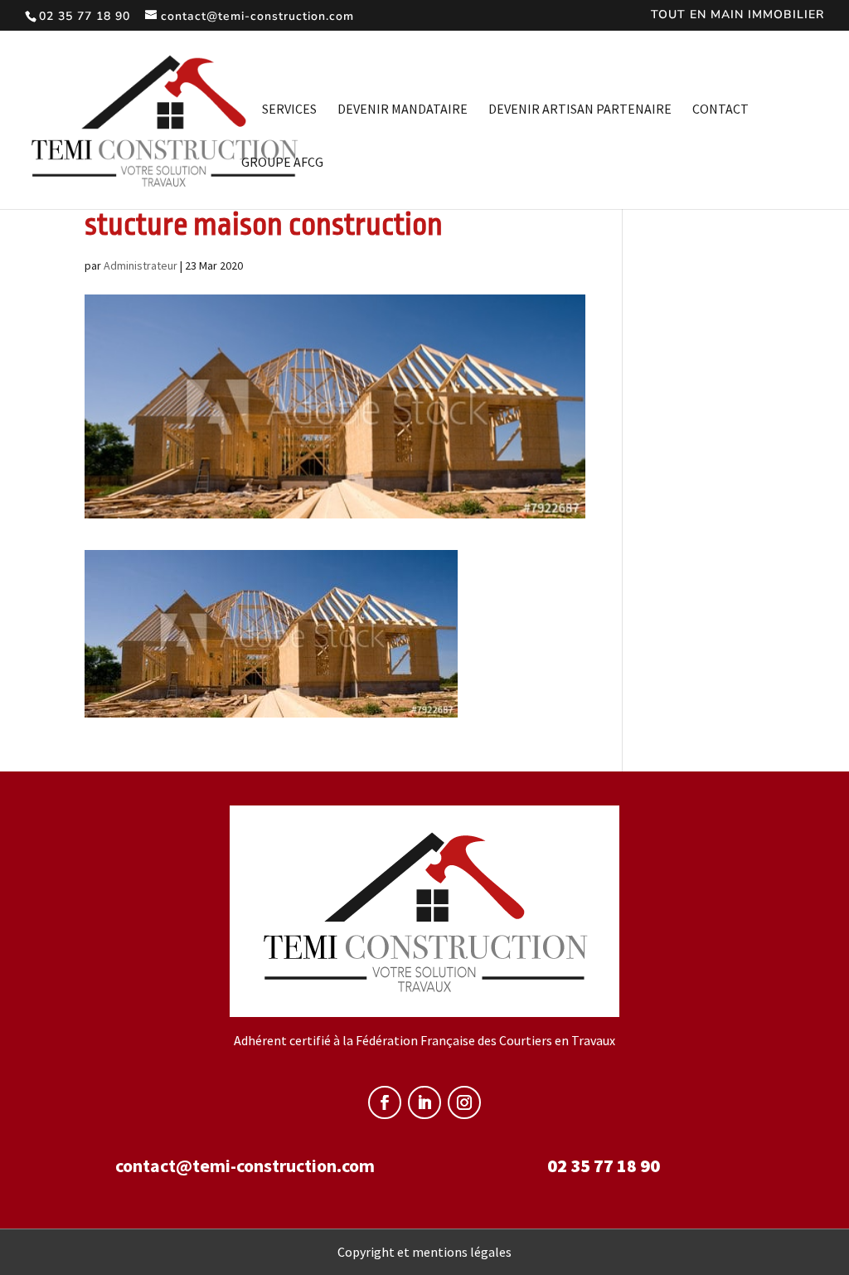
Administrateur (140, 265)
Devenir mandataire (402, 110)
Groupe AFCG (282, 163)
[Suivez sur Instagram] (464, 1102)
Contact (720, 110)
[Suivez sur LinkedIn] (424, 1102)
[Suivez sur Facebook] (384, 1102)
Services (289, 110)
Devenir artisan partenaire (580, 110)
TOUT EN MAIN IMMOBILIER (737, 15)
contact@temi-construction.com (245, 1165)
